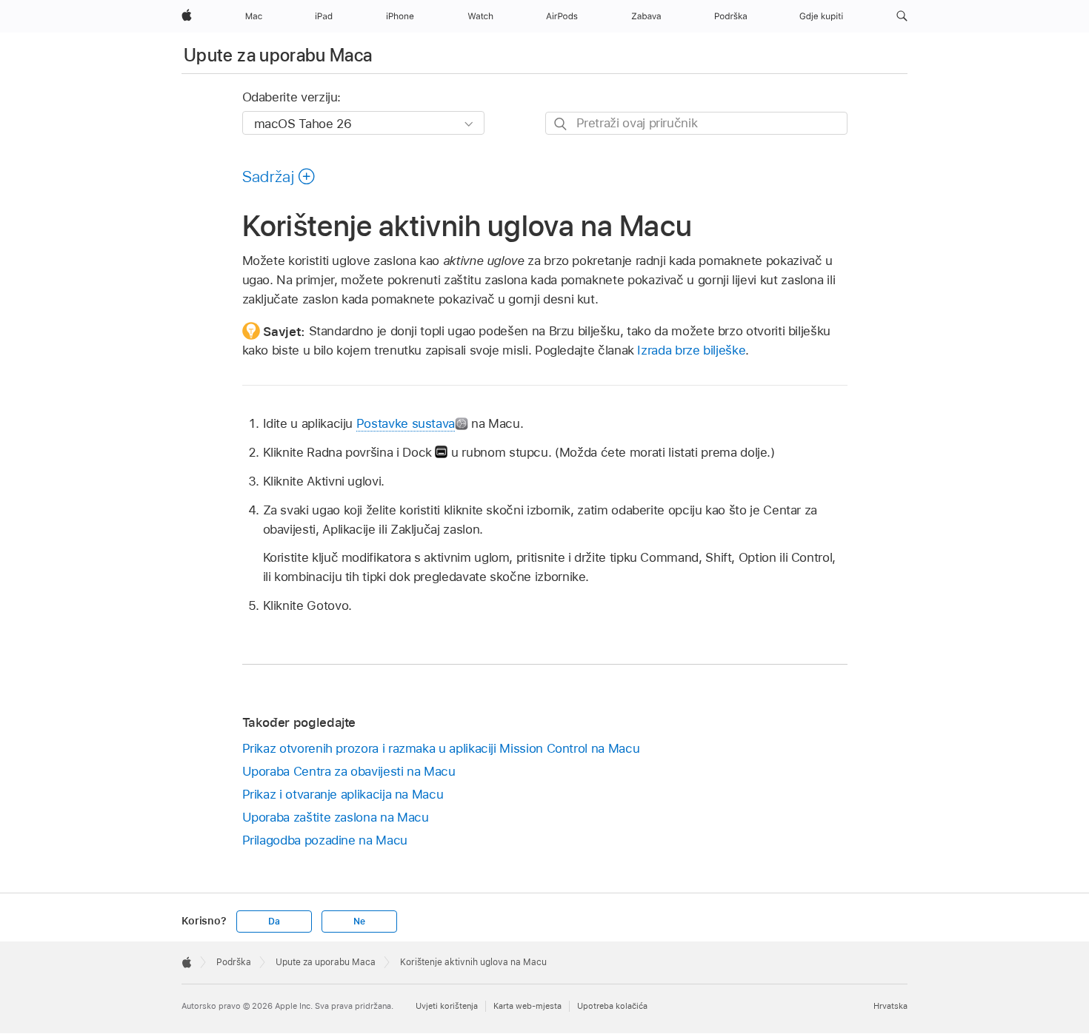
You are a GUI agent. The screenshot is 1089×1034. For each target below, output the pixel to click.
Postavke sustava (405, 423)
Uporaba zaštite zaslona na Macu (335, 817)
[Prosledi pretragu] (561, 124)
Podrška (233, 962)
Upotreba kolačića (612, 1006)
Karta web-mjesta (527, 1006)
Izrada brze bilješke (691, 350)
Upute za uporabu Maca (278, 55)
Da (274, 921)
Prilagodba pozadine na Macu (324, 840)
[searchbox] (696, 123)
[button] (901, 16)
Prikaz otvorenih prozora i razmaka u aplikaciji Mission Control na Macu (441, 748)
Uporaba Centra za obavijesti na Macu (349, 771)
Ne (359, 921)
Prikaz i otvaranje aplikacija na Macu (343, 794)
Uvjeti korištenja (447, 1006)
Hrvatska (890, 1006)
